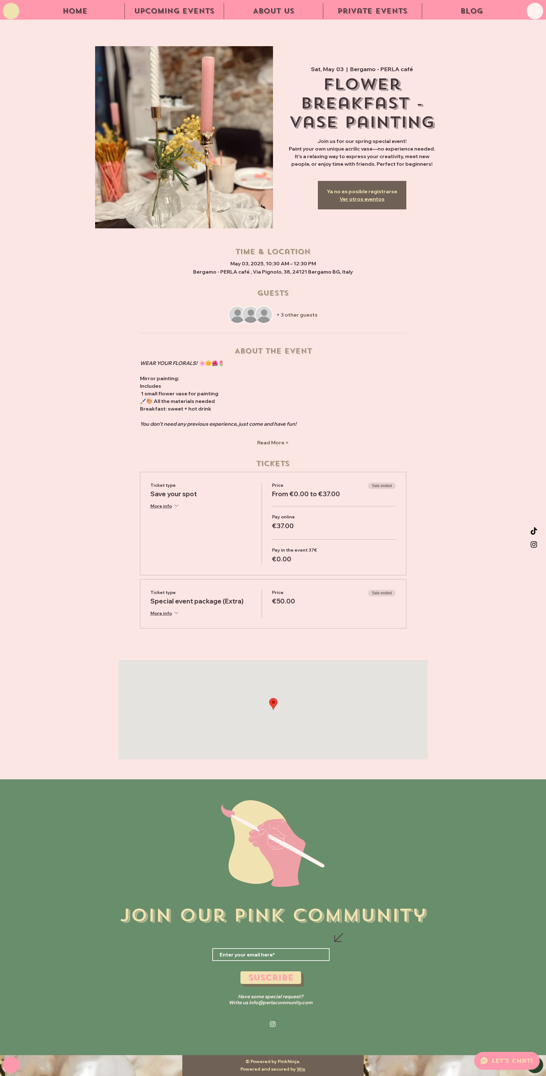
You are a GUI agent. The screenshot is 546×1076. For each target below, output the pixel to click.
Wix (301, 1069)
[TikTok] (534, 531)
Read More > (273, 442)
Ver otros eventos (362, 199)
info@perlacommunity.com (280, 1002)
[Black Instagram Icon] (534, 544)
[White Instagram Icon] (272, 1024)
